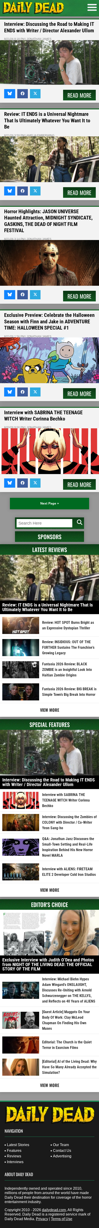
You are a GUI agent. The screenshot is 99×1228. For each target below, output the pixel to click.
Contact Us (62, 1151)
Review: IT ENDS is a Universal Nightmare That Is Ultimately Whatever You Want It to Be (47, 120)
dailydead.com (54, 1210)
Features (14, 1151)
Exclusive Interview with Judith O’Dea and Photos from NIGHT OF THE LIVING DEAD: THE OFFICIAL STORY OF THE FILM (48, 964)
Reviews (14, 1156)
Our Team (61, 1145)
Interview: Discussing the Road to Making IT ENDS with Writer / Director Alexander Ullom (48, 782)
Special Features (49, 724)
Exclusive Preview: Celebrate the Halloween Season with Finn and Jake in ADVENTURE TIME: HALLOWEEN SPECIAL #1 (49, 321)
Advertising (62, 1156)
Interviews (15, 1162)
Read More (79, 95)
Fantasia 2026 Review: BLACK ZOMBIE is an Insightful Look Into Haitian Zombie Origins (67, 669)
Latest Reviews (49, 549)
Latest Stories (18, 1145)
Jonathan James (39, 39)
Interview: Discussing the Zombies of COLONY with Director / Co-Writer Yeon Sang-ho (69, 822)
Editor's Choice (49, 904)
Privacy (42, 1219)
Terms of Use (61, 1219)
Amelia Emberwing (40, 135)
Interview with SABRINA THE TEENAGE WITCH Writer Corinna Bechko (66, 800)
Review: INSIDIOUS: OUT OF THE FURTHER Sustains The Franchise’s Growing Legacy (68, 647)
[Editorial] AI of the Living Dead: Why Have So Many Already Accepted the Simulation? (69, 1067)
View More (49, 710)
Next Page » (49, 503)
